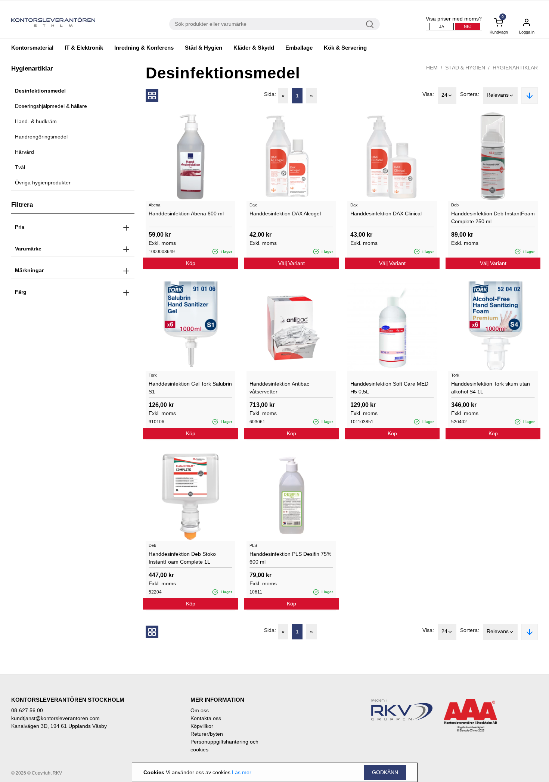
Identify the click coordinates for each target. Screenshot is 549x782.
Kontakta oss (205, 718)
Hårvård (24, 152)
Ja (441, 26)
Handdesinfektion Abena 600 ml (186, 213)
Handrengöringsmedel (41, 137)
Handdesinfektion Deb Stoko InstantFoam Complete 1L (182, 558)
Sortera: (469, 94)
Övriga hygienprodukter (43, 183)
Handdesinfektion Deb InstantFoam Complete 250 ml (493, 217)
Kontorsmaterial (32, 47)
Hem (432, 68)
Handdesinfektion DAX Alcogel (285, 213)
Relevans (498, 95)
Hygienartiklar (515, 68)
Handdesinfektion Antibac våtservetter (279, 388)
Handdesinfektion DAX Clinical (386, 213)
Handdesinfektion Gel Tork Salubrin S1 (190, 388)
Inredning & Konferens (144, 47)
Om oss (199, 710)
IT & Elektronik (84, 47)
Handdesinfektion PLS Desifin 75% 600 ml (290, 558)
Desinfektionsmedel (40, 91)
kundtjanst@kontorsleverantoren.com (55, 718)
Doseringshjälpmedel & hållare (51, 106)
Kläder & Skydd (253, 47)
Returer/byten (206, 734)
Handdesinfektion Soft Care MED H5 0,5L (389, 388)
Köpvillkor (201, 726)
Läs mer (241, 772)
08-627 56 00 (27, 710)
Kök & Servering (345, 47)
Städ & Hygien (203, 47)
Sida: (270, 94)
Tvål (20, 167)
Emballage (299, 47)
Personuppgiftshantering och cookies (224, 746)
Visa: (428, 94)
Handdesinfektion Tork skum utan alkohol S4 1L (490, 388)
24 (444, 95)
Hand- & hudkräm (36, 121)
